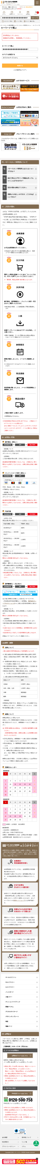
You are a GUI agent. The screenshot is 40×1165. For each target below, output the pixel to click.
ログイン (22, 7)
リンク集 (24, 1142)
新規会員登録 (29, 7)
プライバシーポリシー (8, 1146)
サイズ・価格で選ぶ (30, 21)
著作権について (26, 1137)
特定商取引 (5, 1142)
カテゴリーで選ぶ (8, 21)
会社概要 (4, 1137)
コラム (24, 1146)
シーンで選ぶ (19, 21)
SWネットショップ (19, 900)
